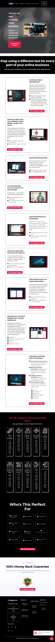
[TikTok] (12, 630)
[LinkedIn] (15, 627)
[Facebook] (8, 627)
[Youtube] (8, 630)
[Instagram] (12, 627)
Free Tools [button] (34, 3)
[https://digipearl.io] (11, 3)
